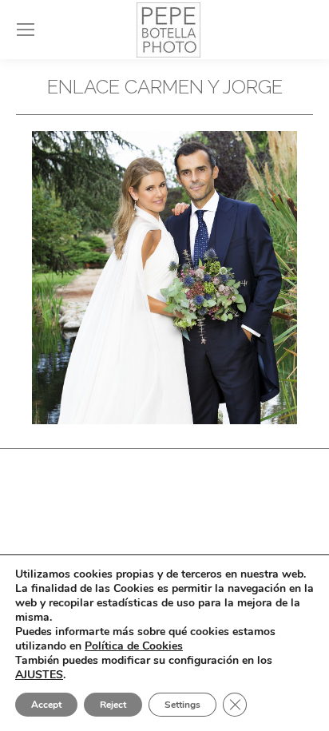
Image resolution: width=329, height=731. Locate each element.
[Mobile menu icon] (25, 29)
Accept (46, 704)
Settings (182, 704)
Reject (113, 704)
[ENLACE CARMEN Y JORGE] (164, 277)
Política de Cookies (134, 646)
